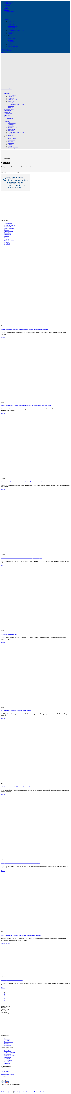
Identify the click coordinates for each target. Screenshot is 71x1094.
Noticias (6, 239)
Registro (6, 1043)
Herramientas (11, 27)
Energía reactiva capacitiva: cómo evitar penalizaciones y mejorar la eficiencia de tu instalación (24, 329)
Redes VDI (7, 242)
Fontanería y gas (12, 26)
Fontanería (7, 112)
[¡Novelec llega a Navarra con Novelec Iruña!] (31, 975)
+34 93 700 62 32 (5, 1071)
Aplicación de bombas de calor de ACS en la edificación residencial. (17, 786)
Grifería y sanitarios (9, 1052)
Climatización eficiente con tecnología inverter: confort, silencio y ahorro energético (21, 558)
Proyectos (10, 40)
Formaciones (7, 233)
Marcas (6, 8)
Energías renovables (9, 228)
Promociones (7, 3)
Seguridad (10, 33)
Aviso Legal (17, 1092)
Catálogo (6, 19)
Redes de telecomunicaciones (16, 30)
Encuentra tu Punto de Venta (5, 49)
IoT (5, 237)
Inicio (2, 158)
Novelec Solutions (9, 240)
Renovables (11, 32)
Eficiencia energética (9, 225)
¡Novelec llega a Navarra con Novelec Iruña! (12, 980)
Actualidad (11, 41)
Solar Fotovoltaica (9, 109)
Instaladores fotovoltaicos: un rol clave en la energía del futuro (16, 710)
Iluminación (11, 29)
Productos (7, 93)
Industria (6, 236)
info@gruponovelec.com (7, 1074)
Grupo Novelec (8, 2)
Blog (5, 7)
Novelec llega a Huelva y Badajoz (9, 634)
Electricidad (11, 24)
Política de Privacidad (27, 1092)
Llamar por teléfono (6, 89)
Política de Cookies (39, 1092)
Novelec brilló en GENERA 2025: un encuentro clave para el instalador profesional (21, 935)
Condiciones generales (7, 1092)
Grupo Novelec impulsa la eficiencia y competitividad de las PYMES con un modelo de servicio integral (26, 405)
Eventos (6, 230)
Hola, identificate (6, 51)
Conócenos (7, 35)
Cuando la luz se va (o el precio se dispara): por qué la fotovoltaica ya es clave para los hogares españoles (26, 481)
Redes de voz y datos (10, 1055)
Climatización (11, 23)
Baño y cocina (11, 21)
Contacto (6, 10)
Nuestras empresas (9, 11)
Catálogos (7, 5)
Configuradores (8, 118)
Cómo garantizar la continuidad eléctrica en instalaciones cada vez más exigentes (20, 863)
